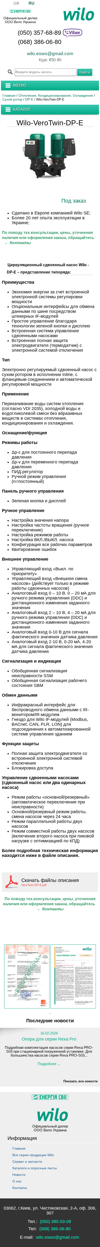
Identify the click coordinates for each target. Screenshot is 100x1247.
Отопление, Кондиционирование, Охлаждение (55, 95)
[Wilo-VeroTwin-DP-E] (50, 182)
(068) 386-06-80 (39, 41)
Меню (19, 85)
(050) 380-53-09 (55, 1221)
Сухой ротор (12, 99)
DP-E (29, 99)
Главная (9, 95)
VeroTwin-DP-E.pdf (33, 885)
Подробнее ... (49, 1064)
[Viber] (72, 33)
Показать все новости (80, 1081)
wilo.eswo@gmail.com (50, 53)
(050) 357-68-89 (39, 32)
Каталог (22, 109)
